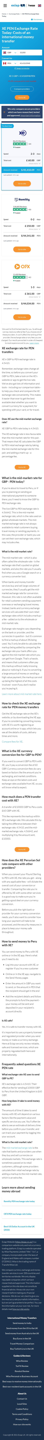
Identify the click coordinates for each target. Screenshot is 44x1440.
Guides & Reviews (22, 1355)
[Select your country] (39, 5)
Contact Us (22, 1398)
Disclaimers (37, 19)
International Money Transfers (22, 1318)
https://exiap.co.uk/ (24, 1242)
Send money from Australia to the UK (22, 1333)
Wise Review (22, 1361)
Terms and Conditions (22, 1414)
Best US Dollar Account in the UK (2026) (19, 1228)
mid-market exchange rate (19, 1147)
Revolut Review (22, 1371)
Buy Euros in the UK (22, 1338)
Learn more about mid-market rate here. (22, 694)
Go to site (22, 183)
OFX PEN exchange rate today (18, 1214)
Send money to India (22, 1323)
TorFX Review (22, 1366)
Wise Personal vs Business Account (22, 1376)
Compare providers (22, 89)
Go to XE (22, 97)
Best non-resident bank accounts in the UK (22, 1386)
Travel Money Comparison (22, 1343)
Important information (30, 115)
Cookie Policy (22, 1409)
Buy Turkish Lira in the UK (22, 1348)
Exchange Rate (14, 14)
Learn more (34, 343)
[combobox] (10, 52)
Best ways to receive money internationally (22, 1381)
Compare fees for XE (12, 741)
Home (4, 14)
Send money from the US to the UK (22, 1328)
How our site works (22, 1424)
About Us (22, 1393)
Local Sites (22, 1404)
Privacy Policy (22, 1419)
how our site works (21, 1309)
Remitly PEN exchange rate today (19, 1201)
